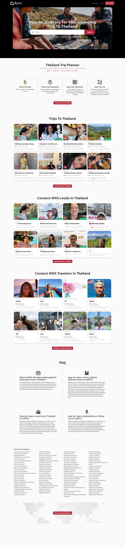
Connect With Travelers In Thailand (62, 273)
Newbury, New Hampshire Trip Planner (24, 482)
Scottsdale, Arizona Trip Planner (72, 491)
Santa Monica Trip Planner (95, 487)
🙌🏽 (90, 251)
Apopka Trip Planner (69, 493)
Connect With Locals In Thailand (62, 198)
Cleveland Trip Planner (95, 453)
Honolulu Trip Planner (44, 482)
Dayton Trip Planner (94, 485)
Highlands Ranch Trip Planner (71, 464)
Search (89, 32)
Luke (41, 334)
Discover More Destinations (62, 513)
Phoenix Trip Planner (19, 480)
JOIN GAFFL (109, 3)
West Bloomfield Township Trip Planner (74, 477)
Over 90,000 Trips (74, 37)
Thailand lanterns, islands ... (73, 173)
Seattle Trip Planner (19, 459)
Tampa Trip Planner (19, 491)
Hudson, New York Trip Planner (22, 452)
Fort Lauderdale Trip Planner (46, 487)
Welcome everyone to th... (48, 223)
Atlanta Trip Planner (19, 462)
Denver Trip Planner (19, 464)
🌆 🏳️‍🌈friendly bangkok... (97, 223)
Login (102, 3)
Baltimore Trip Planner (45, 471)
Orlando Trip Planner (44, 453)
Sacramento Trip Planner (45, 462)
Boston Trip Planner (19, 478)
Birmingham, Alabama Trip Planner (23, 489)
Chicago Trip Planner (19, 455)
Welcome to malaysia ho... (73, 251)
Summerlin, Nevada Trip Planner (97, 480)
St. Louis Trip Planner (44, 473)
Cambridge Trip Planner (70, 469)
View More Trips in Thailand (62, 186)
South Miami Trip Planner (45, 466)
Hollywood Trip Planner (45, 491)
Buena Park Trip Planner (70, 459)
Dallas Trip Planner (19, 475)
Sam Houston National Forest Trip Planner (25, 473)
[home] (16, 3)
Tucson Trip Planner (94, 455)
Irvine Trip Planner (43, 480)
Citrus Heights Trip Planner (71, 466)
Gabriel (91, 301)
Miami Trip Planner (68, 475)
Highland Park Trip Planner (46, 484)
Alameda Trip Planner (69, 452)
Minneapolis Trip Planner (70, 455)
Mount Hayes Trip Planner (46, 478)
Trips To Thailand (62, 118)
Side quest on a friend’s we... (24, 173)
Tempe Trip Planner (94, 469)
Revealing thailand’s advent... (74, 144)
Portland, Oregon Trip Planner (22, 487)
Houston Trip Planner (19, 484)
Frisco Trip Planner (93, 478)
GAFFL (48, 70)
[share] (35, 129)
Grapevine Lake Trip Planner (96, 489)
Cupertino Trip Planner (45, 468)
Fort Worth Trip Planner (95, 475)
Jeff (17, 334)
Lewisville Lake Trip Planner (71, 480)
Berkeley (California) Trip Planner (72, 468)
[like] (35, 126)
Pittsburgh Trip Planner (45, 475)
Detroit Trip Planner (94, 459)
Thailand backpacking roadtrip (99, 173)
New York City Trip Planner (21, 468)
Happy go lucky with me (23, 251)
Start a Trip (95, 3)
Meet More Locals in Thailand (62, 261)
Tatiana (18, 301)
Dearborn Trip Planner (94, 457)
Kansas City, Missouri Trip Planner (48, 455)
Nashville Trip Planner (44, 489)
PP (65, 301)
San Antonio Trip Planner (45, 457)
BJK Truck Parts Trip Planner (96, 473)
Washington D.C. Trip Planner (21, 457)
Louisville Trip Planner (94, 471)
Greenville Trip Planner (70, 484)
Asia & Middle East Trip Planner (70, 70)
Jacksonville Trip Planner (45, 469)
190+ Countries (53, 37)
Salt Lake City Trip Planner (70, 462)
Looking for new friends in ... (49, 144)
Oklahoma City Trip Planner (96, 494)
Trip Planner (56, 70)
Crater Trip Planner (94, 477)
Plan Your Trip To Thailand (62, 103)
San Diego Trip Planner (20, 485)
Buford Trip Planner (69, 453)
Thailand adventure (95, 144)
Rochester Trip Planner (95, 461)
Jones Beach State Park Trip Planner (73, 473)
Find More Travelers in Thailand (62, 348)
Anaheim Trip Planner (44, 493)
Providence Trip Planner (45, 477)
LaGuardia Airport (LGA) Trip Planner (48, 485)
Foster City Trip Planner (95, 484)
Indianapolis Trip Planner (20, 493)
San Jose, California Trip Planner (22, 461)
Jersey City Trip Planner (20, 466)
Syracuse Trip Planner (94, 482)
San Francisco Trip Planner (21, 471)
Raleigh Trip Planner (69, 471)
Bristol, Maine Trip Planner (96, 491)
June (41, 301)
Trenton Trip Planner (19, 469)
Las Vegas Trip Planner (70, 461)
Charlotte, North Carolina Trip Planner (49, 461)
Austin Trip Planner (19, 477)
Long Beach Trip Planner (95, 466)
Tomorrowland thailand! (47, 173)
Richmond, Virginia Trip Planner (72, 478)
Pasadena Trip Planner (94, 468)
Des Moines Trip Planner (70, 457)
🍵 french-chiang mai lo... (23, 223)
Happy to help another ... (73, 223)
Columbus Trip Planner (45, 452)
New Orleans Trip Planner (70, 482)
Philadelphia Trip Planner (45, 459)
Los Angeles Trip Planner (20, 453)
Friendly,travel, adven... (47, 251)
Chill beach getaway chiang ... (25, 144)
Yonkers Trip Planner (19, 494)
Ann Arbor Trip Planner (95, 452)
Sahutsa (67, 334)
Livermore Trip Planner (45, 464)
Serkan (91, 334)
